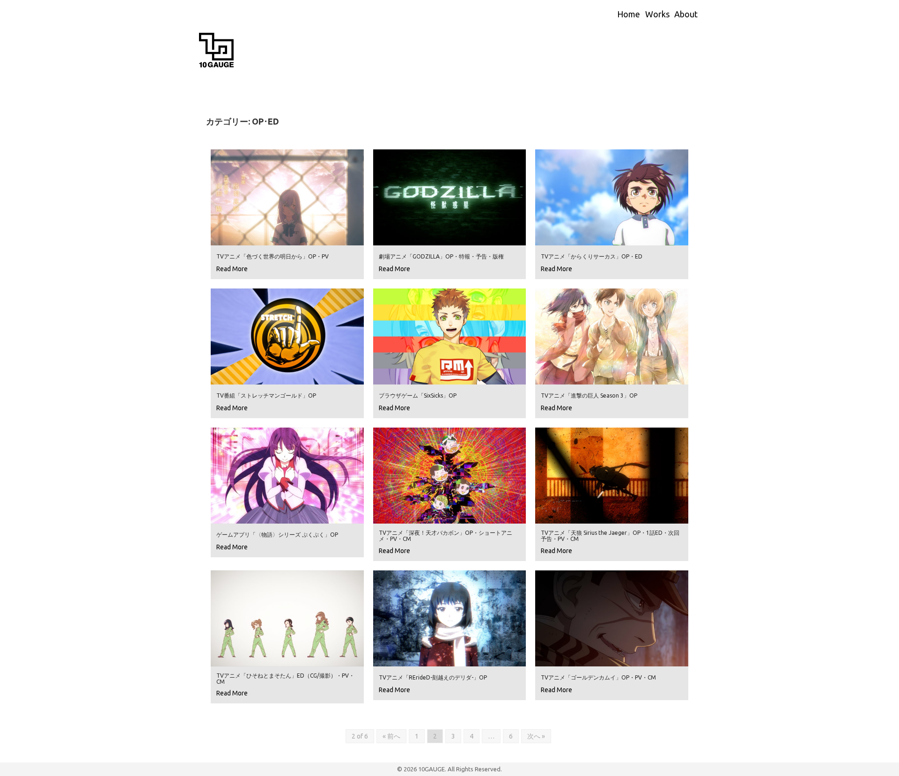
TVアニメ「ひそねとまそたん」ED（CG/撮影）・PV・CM (285, 679)
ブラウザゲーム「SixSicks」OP (418, 395)
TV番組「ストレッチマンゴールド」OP (266, 395)
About (686, 14)
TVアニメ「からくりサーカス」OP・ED (591, 256)
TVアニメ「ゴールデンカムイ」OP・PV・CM (598, 677)
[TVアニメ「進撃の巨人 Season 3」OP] (611, 336)
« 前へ (391, 736)
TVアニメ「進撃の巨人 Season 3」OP (589, 395)
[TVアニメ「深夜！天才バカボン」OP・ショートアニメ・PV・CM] (449, 475)
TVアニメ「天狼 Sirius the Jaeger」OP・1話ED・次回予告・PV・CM (610, 536)
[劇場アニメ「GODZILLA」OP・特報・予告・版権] (449, 196)
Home (628, 14)
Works (657, 14)
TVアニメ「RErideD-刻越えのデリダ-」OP (433, 677)
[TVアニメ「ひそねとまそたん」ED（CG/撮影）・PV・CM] (287, 617)
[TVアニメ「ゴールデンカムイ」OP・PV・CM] (611, 617)
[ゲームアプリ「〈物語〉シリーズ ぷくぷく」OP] (287, 475)
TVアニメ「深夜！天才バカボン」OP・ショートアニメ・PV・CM (445, 536)
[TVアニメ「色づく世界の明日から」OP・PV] (287, 196)
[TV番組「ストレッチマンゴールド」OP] (287, 336)
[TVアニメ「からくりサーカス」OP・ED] (611, 196)
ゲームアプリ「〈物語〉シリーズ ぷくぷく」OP (277, 535)
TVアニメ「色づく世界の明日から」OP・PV (272, 256)
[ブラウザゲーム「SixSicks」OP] (449, 336)
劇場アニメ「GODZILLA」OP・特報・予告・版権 (441, 256)
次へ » (536, 736)
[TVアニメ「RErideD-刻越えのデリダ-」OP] (449, 617)
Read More (232, 269)
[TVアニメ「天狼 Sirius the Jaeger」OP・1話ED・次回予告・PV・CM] (611, 475)
